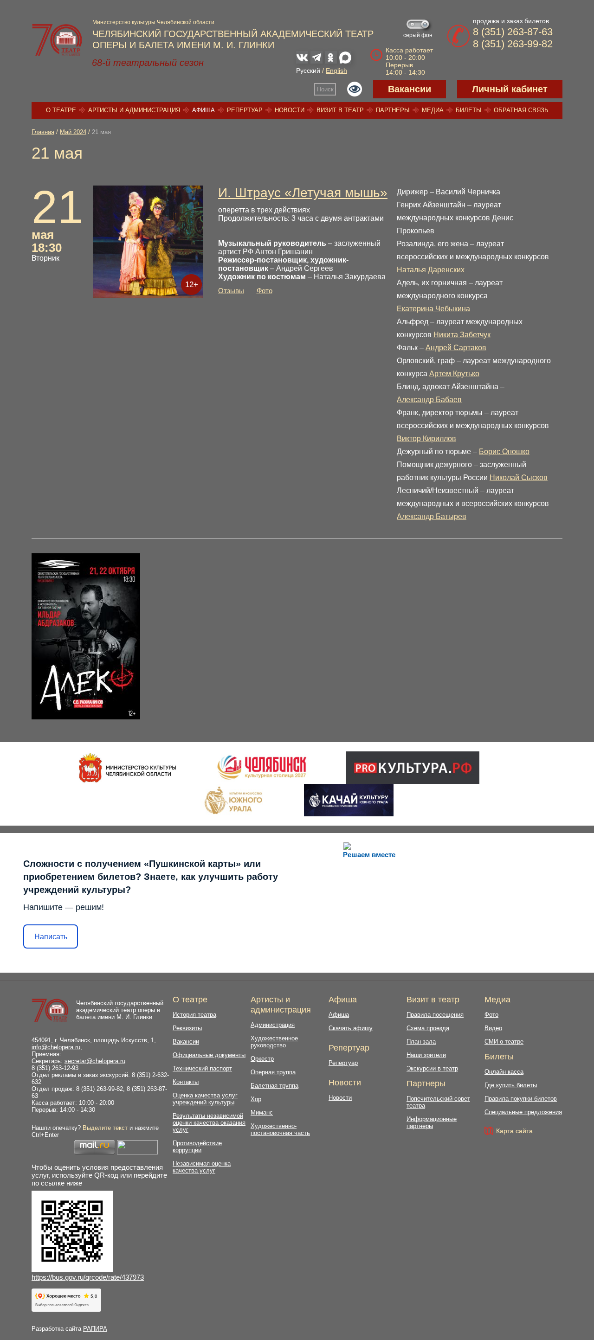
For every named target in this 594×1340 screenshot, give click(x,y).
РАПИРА (95, 1328)
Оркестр (262, 1058)
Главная (43, 131)
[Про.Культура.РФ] (412, 767)
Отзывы (231, 291)
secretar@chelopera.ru (95, 1061)
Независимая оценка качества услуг (202, 1167)
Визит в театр (340, 110)
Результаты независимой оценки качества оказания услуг (209, 1122)
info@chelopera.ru (56, 1047)
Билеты (469, 110)
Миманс (262, 1112)
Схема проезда (428, 1028)
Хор (256, 1099)
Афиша (203, 110)
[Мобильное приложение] (349, 800)
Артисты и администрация (134, 110)
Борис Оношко (504, 451)
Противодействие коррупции (197, 1147)
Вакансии (409, 89)
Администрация (273, 1024)
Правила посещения (435, 1014)
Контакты (186, 1081)
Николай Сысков (519, 477)
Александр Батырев (431, 516)
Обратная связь (521, 110)
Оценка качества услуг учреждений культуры (205, 1099)
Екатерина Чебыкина (433, 309)
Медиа (433, 110)
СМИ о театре (503, 1041)
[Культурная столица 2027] (261, 768)
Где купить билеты (510, 1085)
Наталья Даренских (431, 270)
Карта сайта (514, 1131)
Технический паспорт (202, 1068)
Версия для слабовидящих (354, 89)
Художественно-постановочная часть (280, 1129)
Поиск (325, 89)
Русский (308, 70)
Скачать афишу (351, 1028)
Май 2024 (73, 131)
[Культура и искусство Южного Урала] (233, 800)
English (336, 70)
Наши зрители (426, 1054)
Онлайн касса (503, 1071)
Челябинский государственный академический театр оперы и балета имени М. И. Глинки (119, 1010)
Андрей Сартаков (456, 348)
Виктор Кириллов (426, 438)
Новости (289, 110)
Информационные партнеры (432, 1122)
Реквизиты (187, 1028)
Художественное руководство (274, 1042)
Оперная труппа (273, 1072)
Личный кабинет (510, 89)
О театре (61, 110)
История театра (194, 1014)
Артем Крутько (454, 374)
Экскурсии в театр (432, 1068)
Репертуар (245, 110)
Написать (50, 937)
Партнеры (393, 110)
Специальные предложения (523, 1112)
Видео (493, 1028)
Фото (264, 291)
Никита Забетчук (462, 335)
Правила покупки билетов (520, 1098)
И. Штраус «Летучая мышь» (302, 193)
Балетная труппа (274, 1085)
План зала (421, 1041)
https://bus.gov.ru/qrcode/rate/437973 (88, 1277)
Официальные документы (209, 1054)
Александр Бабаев (429, 400)
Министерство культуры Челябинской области (153, 22)
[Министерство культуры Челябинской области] (127, 767)
